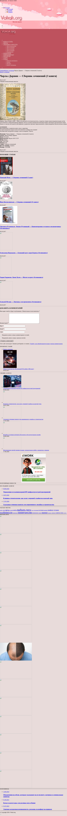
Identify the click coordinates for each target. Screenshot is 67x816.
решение (49, 512)
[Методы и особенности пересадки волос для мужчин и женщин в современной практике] (16, 660)
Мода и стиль (8, 41)
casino (1, 510)
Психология (10, 52)
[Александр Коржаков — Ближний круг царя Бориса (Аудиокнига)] (6, 249)
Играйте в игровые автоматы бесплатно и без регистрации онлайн (22, 434)
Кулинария (7, 53)
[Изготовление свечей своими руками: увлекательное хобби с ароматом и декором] (12, 448)
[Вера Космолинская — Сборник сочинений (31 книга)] (6, 199)
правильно (15, 512)
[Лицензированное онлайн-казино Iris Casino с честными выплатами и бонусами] (16, 751)
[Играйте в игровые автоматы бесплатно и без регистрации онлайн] (12, 433)
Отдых (5, 59)
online (4, 510)
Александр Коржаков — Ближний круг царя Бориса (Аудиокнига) (24, 253)
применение (35, 512)
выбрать (21, 509)
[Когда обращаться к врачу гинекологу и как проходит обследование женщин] (16, 623)
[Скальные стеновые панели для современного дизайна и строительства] (12, 418)
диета (28, 510)
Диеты (5, 43)
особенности (6, 512)
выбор (15, 510)
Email (2, 329)
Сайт (1, 332)
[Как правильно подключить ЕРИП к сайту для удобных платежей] (16, 642)
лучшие (56, 510)
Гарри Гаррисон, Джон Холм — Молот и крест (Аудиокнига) (21, 277)
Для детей (7, 56)
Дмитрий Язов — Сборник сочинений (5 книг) (16, 177)
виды (7, 510)
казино (45, 510)
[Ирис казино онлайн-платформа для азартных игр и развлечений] (16, 714)
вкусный (11, 510)
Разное (8, 62)
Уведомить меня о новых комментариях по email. (15, 335)
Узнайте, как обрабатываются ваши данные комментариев (46, 343)
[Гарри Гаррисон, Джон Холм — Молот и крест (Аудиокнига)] (5, 274)
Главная (2, 70)
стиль (61, 512)
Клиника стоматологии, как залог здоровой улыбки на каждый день (22, 404)
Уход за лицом (10, 47)
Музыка (9, 63)
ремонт (40, 512)
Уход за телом (10, 49)
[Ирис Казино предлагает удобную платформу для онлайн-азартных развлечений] (16, 678)
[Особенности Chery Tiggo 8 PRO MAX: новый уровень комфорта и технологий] (16, 787)
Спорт (5, 57)
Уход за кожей (10, 50)
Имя (1, 326)
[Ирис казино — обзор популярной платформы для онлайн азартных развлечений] (16, 733)
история (41, 510)
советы (58, 513)
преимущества (25, 512)
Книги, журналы (11, 65)
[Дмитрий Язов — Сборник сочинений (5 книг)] (6, 174)
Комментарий (4, 323)
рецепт (45, 512)
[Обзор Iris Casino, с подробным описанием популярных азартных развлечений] (16, 696)
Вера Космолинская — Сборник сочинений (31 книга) (19, 202)
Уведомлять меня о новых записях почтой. (14, 338)
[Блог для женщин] (11, 22)
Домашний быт (8, 55)
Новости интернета (12, 60)
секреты (53, 512)
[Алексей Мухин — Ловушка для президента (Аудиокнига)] (6, 298)
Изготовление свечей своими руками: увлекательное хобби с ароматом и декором (26, 450)
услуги (65, 512)
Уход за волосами (11, 46)
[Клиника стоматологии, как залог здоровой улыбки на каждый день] (12, 402)
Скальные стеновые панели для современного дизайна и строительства (23, 419)
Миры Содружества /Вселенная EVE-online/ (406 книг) (18, 369)
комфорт (50, 510)
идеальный (36, 510)
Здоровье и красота (10, 44)
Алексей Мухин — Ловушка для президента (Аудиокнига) (20, 302)
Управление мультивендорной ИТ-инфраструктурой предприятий (21, 388)
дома (32, 510)
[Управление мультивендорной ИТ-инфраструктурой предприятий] (12, 387)
